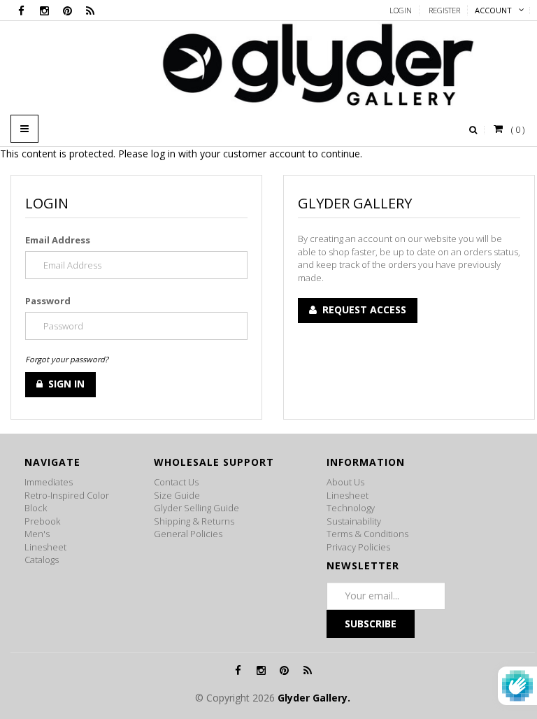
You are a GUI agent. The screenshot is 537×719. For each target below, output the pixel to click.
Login (400, 10)
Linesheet (45, 547)
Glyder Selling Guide (196, 507)
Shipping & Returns (194, 521)
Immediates (48, 482)
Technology (351, 507)
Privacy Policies (358, 547)
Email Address (57, 240)
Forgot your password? (66, 359)
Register (444, 10)
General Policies (188, 533)
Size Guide (177, 495)
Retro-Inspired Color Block (66, 502)
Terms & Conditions (367, 533)
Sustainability (354, 521)
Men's (37, 533)
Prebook (42, 521)
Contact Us (176, 482)
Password (48, 300)
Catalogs (41, 559)
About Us (345, 482)
